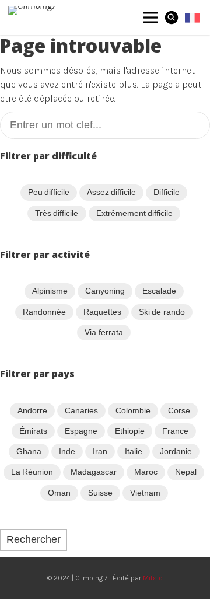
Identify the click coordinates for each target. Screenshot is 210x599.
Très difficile (56, 213)
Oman (59, 492)
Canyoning (105, 290)
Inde (67, 451)
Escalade (159, 290)
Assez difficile (111, 192)
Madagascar (94, 471)
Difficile (166, 192)
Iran (100, 451)
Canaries (81, 410)
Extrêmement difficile (134, 213)
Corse (179, 410)
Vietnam (145, 492)
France (175, 431)
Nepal (186, 471)
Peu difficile (48, 192)
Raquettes (102, 311)
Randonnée (44, 311)
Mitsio (153, 578)
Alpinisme (50, 290)
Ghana (28, 451)
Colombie (133, 410)
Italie (133, 451)
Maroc (146, 471)
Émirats (33, 431)
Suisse (100, 492)
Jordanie (176, 451)
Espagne (81, 431)
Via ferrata (104, 332)
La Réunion (32, 471)
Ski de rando (162, 311)
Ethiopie (130, 431)
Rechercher (33, 539)
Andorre (32, 410)
